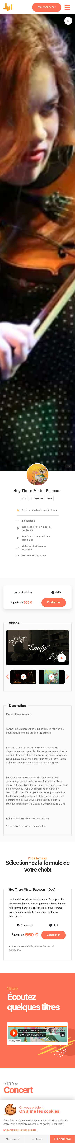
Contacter (53, 602)
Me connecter (47, 7)
